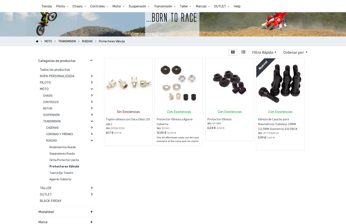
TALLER (45, 188)
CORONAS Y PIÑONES (59, 134)
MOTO (44, 89)
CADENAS (52, 128)
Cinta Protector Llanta (64, 160)
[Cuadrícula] (232, 52)
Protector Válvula (219, 119)
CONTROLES (51, 102)
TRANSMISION (52, 121)
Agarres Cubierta (60, 179)
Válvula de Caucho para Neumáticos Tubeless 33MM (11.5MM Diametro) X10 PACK (278, 124)
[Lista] (243, 52)
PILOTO (45, 82)
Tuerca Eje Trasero (61, 173)
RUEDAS (51, 140)
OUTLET (46, 194)
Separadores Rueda (62, 153)
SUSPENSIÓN (51, 115)
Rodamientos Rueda (62, 147)
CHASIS (48, 95)
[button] (295, 52)
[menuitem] (46, 6)
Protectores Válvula (64, 166)
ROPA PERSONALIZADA (57, 76)
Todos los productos (55, 70)
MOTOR (47, 108)
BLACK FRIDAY (51, 201)
